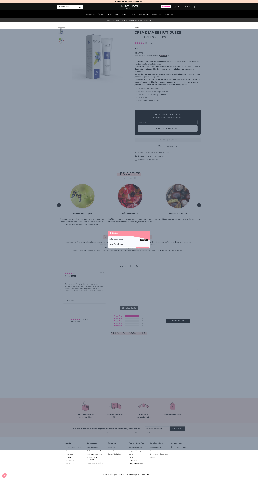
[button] (4, 475)
